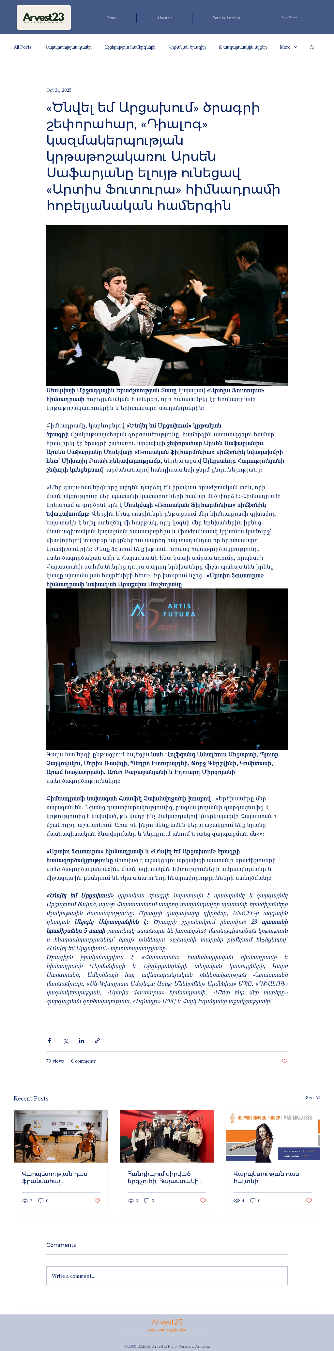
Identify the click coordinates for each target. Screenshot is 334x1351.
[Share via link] (97, 1040)
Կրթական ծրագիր (187, 47)
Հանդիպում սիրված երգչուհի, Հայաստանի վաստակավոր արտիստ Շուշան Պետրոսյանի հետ (165, 1177)
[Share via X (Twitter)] (65, 1040)
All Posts (22, 47)
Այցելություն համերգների (130, 47)
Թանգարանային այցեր (243, 47)
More (285, 47)
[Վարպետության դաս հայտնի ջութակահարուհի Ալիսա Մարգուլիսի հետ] (273, 1136)
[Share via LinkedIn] (81, 1040)
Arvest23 (167, 1322)
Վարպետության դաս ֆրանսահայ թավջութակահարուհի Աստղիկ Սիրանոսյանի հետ (58, 1177)
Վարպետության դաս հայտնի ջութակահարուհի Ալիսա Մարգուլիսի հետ (272, 1177)
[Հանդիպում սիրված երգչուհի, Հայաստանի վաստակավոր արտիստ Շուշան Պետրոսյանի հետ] (167, 1136)
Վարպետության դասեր (68, 47)
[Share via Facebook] (49, 1040)
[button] (312, 47)
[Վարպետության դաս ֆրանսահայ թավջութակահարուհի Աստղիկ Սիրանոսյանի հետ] (61, 1136)
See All (313, 1097)
